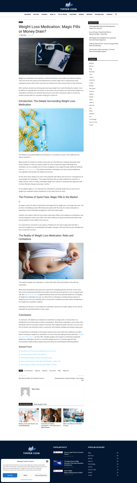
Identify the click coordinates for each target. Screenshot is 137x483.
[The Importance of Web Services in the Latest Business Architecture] (58, 462)
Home (20, 19)
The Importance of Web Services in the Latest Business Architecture (73, 463)
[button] (47, 461)
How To (52, 14)
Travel (91, 125)
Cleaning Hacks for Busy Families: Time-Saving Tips (69, 379)
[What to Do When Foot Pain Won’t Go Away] (73, 415)
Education (92, 88)
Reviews (89, 14)
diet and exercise (30, 169)
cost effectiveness (28, 370)
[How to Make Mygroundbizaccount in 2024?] (58, 471)
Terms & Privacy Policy (26, 479)
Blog (90, 69)
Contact (109, 14)
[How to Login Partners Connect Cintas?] (58, 452)
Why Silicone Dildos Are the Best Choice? (31, 378)
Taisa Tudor (23, 35)
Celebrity (92, 80)
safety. (59, 370)
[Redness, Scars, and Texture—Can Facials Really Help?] (29, 415)
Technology (99, 14)
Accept (10, 475)
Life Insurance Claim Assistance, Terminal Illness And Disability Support (101, 50)
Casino (91, 77)
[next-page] (23, 431)
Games (91, 94)
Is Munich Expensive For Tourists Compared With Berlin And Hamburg (103, 44)
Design (91, 86)
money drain (52, 370)
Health (25, 19)
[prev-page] (20, 431)
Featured (73, 14)
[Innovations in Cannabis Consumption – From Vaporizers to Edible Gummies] (51, 415)
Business (28, 14)
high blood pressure (31, 294)
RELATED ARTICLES (26, 404)
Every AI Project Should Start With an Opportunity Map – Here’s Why (100, 33)
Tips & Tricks (62, 14)
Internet (91, 105)
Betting (91, 63)
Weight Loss (66, 370)
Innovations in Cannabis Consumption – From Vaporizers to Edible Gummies (51, 425)
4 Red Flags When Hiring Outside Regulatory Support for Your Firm (102, 27)
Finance (44, 14)
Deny (25, 475)
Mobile (81, 14)
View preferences (41, 475)
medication (44, 370)
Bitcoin (36, 14)
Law (90, 108)
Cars (90, 74)
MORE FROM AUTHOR (40, 404)
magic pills (37, 370)
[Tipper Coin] (68, 6)
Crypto (91, 83)
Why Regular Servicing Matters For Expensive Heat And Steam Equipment (102, 39)
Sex (90, 116)
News (91, 111)
